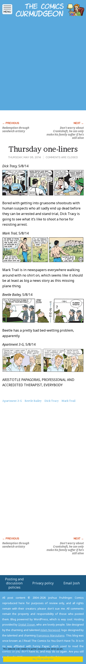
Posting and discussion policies (14, 583)
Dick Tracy (51, 400)
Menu (7, 11)
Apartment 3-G (12, 400)
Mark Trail (68, 400)
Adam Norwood (50, 630)
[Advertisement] (43, 64)
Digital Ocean (26, 624)
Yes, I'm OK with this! (43, 659)
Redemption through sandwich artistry (15, 129)
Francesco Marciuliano (50, 635)
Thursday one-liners (43, 149)
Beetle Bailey (33, 400)
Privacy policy (43, 583)
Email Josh (71, 583)
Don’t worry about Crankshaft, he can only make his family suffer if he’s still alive (65, 133)
